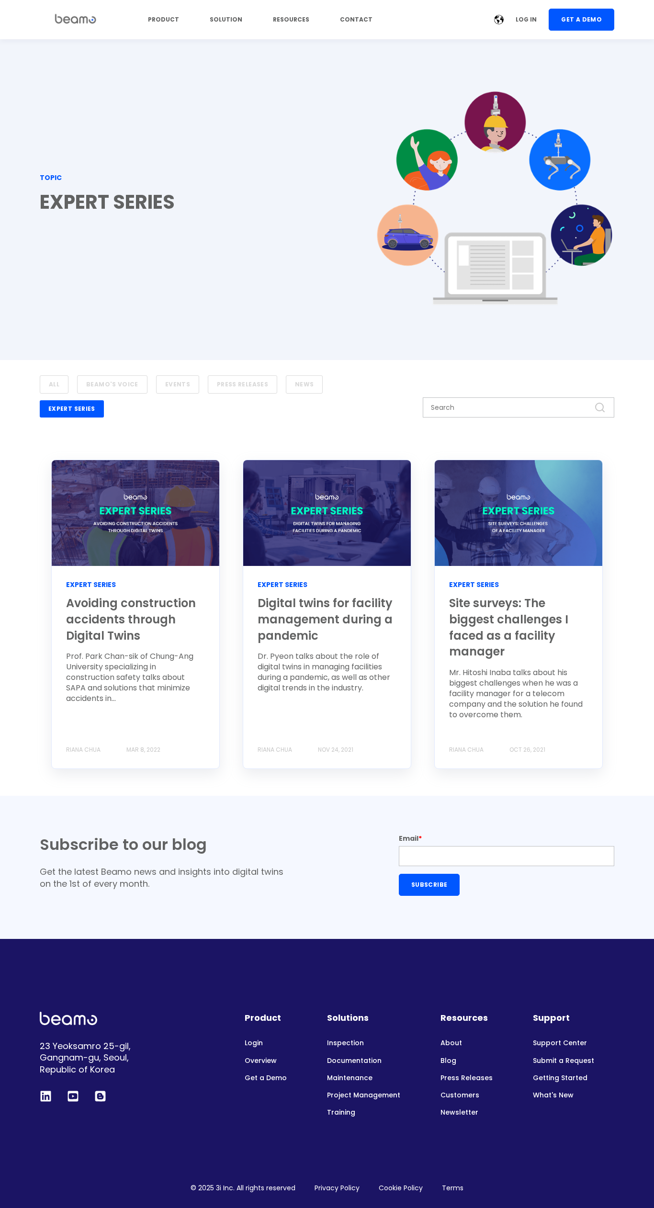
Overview (261, 1061)
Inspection (345, 1043)
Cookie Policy (401, 1188)
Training (341, 1112)
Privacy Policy (337, 1188)
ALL (54, 384)
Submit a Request (563, 1061)
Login (254, 1043)
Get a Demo (266, 1078)
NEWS (304, 384)
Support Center (560, 1043)
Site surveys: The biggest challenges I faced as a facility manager (508, 627)
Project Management (363, 1095)
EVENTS (177, 384)
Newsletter (459, 1112)
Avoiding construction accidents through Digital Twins (131, 619)
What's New (553, 1095)
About (451, 1043)
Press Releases (466, 1078)
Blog (448, 1061)
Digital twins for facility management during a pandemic (325, 619)
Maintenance (349, 1078)
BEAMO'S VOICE (112, 384)
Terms (452, 1188)
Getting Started (560, 1078)
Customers (459, 1095)
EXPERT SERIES (71, 409)
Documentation (354, 1061)
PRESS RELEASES (242, 384)
